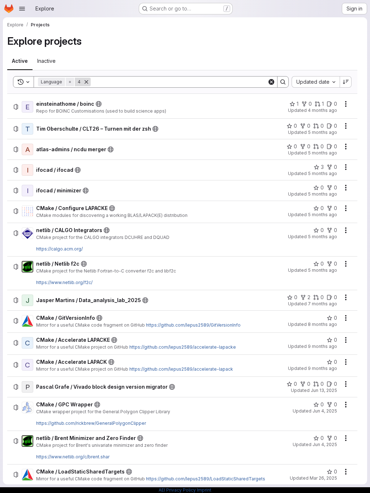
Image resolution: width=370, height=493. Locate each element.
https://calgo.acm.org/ (59, 249)
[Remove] (86, 82)
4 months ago (322, 110)
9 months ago (322, 346)
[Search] (283, 82)
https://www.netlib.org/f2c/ (64, 282)
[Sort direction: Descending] (346, 82)
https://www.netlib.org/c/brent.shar (72, 456)
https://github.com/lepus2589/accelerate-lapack (181, 369)
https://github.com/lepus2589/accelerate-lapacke (182, 347)
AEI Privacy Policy (177, 490)
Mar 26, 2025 (323, 478)
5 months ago (322, 132)
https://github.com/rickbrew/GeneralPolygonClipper (91, 423)
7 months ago (322, 303)
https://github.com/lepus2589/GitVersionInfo (193, 325)
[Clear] (271, 82)
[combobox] (316, 82)
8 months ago (322, 324)
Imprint (204, 490)
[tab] (20, 61)
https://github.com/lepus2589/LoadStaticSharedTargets (205, 478)
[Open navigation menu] (22, 8)
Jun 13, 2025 (324, 390)
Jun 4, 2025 (325, 411)
